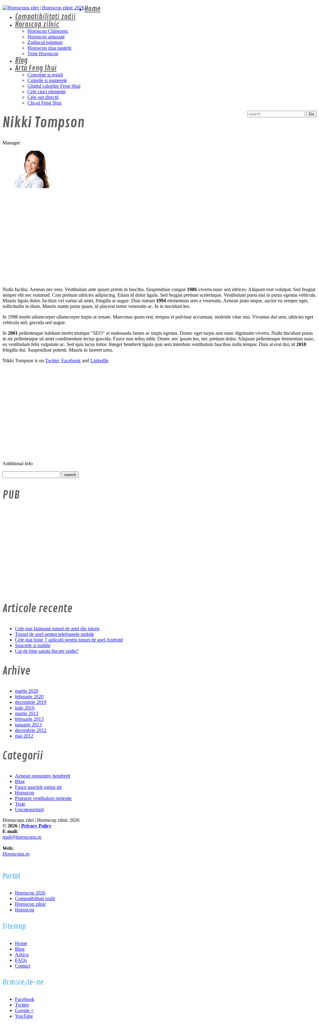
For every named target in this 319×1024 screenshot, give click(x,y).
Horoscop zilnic (37, 24)
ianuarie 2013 (28, 724)
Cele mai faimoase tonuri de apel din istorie (57, 628)
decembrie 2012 (30, 730)
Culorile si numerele (47, 80)
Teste (20, 804)
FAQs (21, 960)
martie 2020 (26, 691)
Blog (21, 60)
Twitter (52, 360)
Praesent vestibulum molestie (43, 798)
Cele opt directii (43, 97)
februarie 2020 (29, 696)
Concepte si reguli (45, 74)
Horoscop (24, 792)
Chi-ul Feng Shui (44, 102)
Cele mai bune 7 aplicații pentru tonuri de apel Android (69, 639)
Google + (24, 1010)
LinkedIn (99, 360)
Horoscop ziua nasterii (49, 48)
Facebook (71, 360)
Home (92, 8)
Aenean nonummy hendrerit (42, 775)
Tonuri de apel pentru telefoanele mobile (54, 634)
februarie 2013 (29, 719)
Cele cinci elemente (46, 91)
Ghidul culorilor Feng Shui (53, 86)
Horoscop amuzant (45, 36)
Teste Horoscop (42, 53)
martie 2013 (26, 713)
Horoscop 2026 (30, 892)
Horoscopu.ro (16, 853)
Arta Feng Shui (36, 68)
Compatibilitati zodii (45, 16)
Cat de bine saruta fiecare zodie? (47, 651)
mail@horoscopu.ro (21, 837)
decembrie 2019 (30, 702)
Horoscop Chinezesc (47, 31)
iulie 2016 (25, 707)
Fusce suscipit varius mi (38, 787)
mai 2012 (24, 736)
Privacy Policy (36, 825)
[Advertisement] (159, 238)
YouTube (24, 1016)
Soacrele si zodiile (32, 645)
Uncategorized (29, 809)
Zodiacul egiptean (45, 42)
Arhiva (22, 954)
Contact (22, 965)
